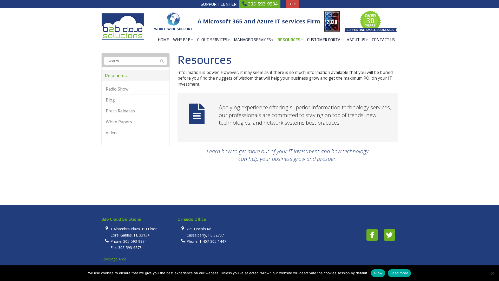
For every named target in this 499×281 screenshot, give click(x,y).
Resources (116, 75)
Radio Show (117, 89)
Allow (378, 273)
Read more (399, 273)
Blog (110, 100)
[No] (492, 273)
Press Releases (120, 111)
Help (292, 4)
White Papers (119, 122)
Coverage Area (113, 259)
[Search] (162, 61)
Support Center (219, 4)
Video (111, 133)
